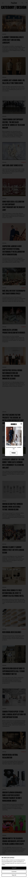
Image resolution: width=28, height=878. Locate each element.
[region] (14, 867)
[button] (21, 423)
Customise (14, 871)
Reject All (14, 875)
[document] (14, 439)
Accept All (14, 868)
